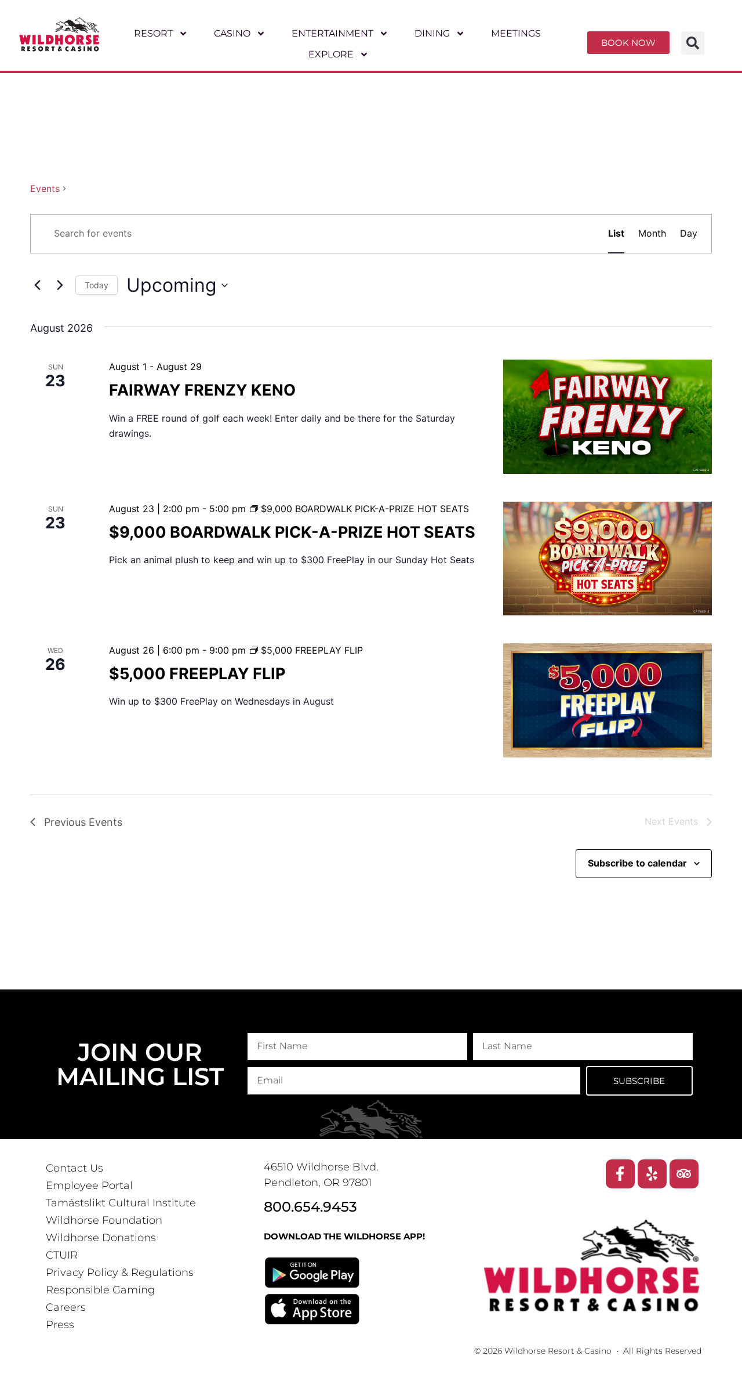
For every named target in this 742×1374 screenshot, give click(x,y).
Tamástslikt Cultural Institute (121, 1203)
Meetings (516, 33)
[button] (692, 43)
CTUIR (62, 1255)
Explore (331, 54)
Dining (432, 33)
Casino (232, 33)
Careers (66, 1307)
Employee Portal (89, 1185)
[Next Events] (60, 285)
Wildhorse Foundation (104, 1220)
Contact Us (74, 1168)
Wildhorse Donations (101, 1237)
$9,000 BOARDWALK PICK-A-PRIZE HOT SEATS (292, 532)
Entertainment (332, 33)
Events (45, 188)
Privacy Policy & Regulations (120, 1272)
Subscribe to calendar (637, 863)
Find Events (556, 233)
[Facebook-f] (620, 1173)
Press (60, 1324)
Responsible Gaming (100, 1290)
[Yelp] (652, 1173)
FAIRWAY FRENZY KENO (202, 390)
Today (96, 285)
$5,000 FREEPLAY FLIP (197, 673)
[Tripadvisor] (684, 1173)
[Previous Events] (37, 285)
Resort (153, 33)
